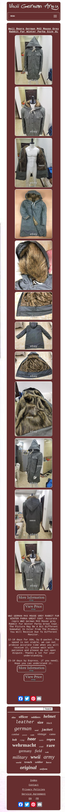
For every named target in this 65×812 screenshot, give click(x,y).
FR (37, 798)
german (23, 728)
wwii (35, 757)
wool (36, 730)
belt (14, 739)
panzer (24, 735)
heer (31, 739)
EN (30, 798)
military (20, 757)
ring (22, 740)
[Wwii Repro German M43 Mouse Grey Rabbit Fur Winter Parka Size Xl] (33, 60)
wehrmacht (24, 745)
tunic (41, 740)
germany (25, 751)
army (49, 757)
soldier (39, 762)
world (18, 762)
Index (33, 780)
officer (23, 717)
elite (14, 717)
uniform (43, 769)
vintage (41, 734)
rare (51, 745)
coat (41, 746)
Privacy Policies (33, 789)
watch (32, 735)
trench (28, 762)
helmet (50, 716)
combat (15, 734)
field (38, 751)
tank (47, 752)
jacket (47, 730)
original (28, 767)
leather (24, 722)
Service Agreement (34, 794)
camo (52, 734)
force (48, 762)
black (49, 723)
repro (51, 739)
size (40, 722)
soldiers (35, 717)
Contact (34, 785)
